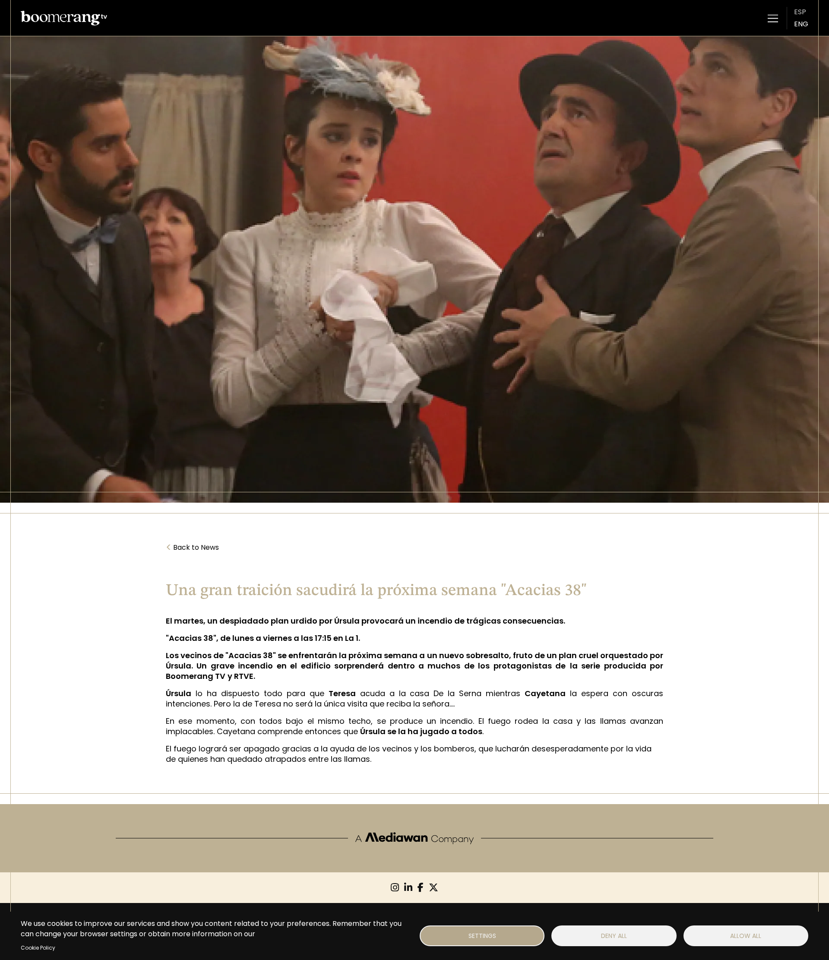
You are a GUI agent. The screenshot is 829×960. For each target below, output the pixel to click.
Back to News (192, 547)
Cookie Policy (38, 947)
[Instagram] (395, 888)
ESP (800, 12)
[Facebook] (421, 888)
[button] (773, 18)
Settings (482, 935)
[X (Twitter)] (433, 888)
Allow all (745, 935)
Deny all (614, 935)
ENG (801, 24)
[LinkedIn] (408, 888)
